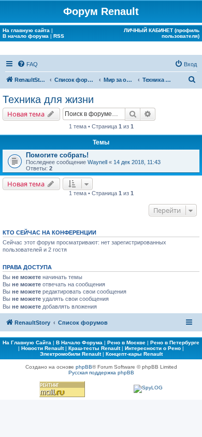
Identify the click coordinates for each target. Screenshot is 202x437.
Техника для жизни (48, 99)
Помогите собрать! (57, 155)
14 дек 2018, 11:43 (137, 162)
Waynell (97, 162)
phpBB (84, 367)
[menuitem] (27, 64)
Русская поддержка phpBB (101, 372)
